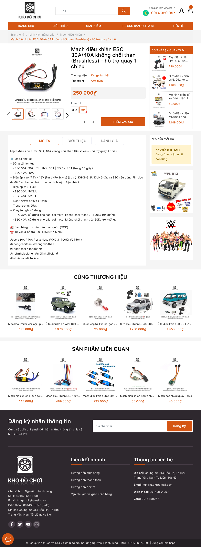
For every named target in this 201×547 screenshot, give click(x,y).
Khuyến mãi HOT (164, 138)
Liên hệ (178, 26)
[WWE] (171, 238)
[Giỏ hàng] (190, 10)
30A (74, 109)
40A (83, 109)
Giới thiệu (60, 26)
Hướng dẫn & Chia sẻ (138, 26)
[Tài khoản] (181, 10)
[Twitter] (19, 524)
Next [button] (67, 115)
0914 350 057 (159, 491)
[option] (37, 75)
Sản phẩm (94, 26)
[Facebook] (11, 524)
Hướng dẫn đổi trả (83, 487)
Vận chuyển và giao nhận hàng (91, 494)
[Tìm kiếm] (124, 11)
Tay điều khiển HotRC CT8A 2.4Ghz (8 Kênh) (179, 59)
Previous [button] (8, 115)
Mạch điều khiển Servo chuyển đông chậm (146, 395)
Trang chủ (25, 26)
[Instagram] (36, 524)
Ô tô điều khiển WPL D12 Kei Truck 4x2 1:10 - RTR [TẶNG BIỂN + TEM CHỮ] (180, 77)
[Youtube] (28, 524)
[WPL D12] (171, 191)
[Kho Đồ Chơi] (29, 10)
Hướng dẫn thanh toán (86, 480)
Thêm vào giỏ (123, 121)
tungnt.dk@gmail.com (158, 484)
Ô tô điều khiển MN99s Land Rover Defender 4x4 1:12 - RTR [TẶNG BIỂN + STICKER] (179, 115)
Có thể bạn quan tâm (168, 50)
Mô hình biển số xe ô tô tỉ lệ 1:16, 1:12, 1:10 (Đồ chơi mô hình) (180, 96)
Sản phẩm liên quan (100, 349)
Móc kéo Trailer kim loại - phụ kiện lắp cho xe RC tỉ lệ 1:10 (43, 323)
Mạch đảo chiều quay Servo (175, 395)
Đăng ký (179, 426)
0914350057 (150, 498)
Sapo (172, 542)
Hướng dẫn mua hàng (85, 472)
